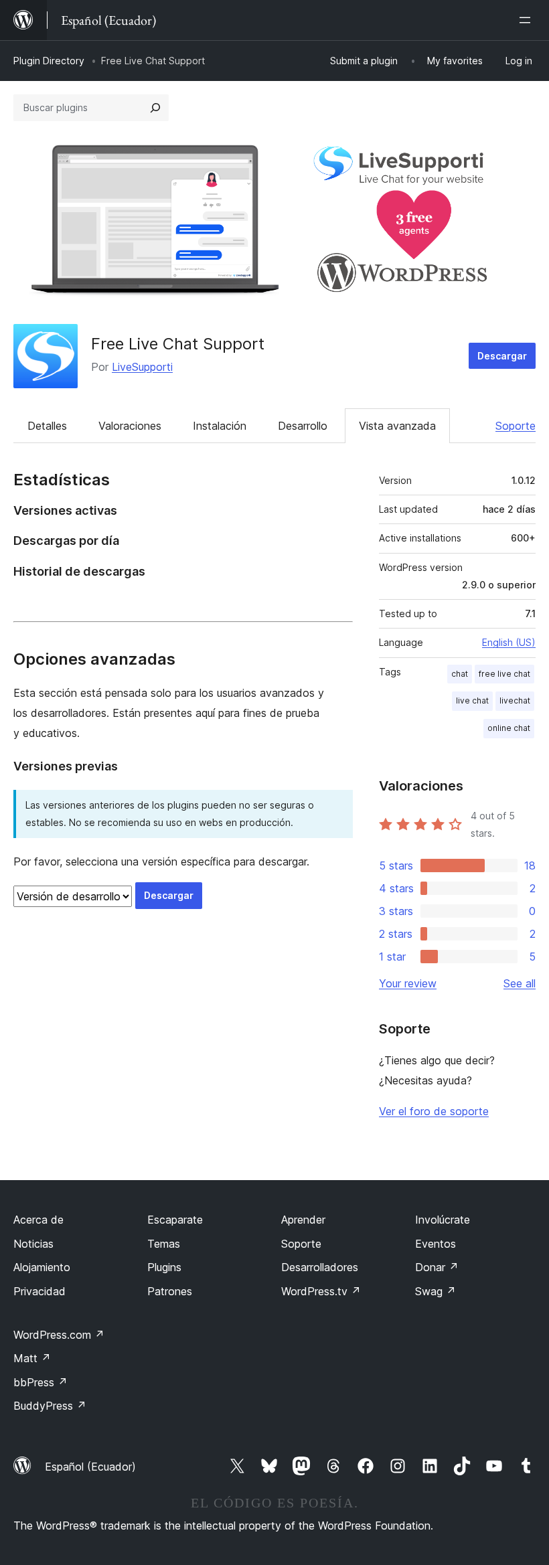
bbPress (40, 1382)
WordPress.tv (321, 1291)
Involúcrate (442, 1219)
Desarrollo (302, 425)
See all (519, 983)
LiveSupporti (142, 367)
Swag (435, 1291)
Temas (163, 1243)
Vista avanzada (397, 425)
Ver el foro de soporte (434, 1111)
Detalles (47, 425)
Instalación (219, 425)
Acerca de (38, 1219)
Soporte (515, 425)
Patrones (169, 1291)
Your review (408, 983)
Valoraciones (129, 425)
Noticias (33, 1243)
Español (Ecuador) (90, 1466)
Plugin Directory (48, 60)
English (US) (509, 642)
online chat (508, 728)
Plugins (164, 1267)
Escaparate (175, 1219)
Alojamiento (41, 1267)
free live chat (504, 674)
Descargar (502, 355)
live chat (472, 700)
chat (459, 674)
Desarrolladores (319, 1267)
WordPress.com (58, 1334)
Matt (32, 1358)
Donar (437, 1267)
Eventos (435, 1243)
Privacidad (39, 1291)
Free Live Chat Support (177, 343)
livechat (514, 700)
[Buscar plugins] (155, 107)
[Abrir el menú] (527, 20)
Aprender (303, 1219)
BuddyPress (49, 1405)
